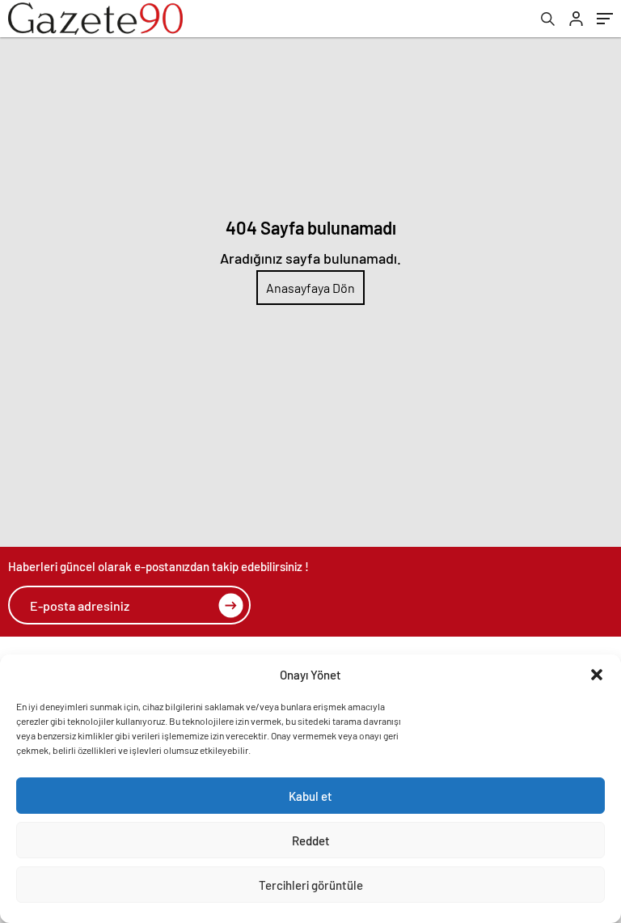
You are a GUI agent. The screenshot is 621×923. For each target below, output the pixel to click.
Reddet (311, 840)
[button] (597, 675)
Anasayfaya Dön (310, 287)
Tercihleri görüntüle (311, 885)
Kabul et (310, 796)
